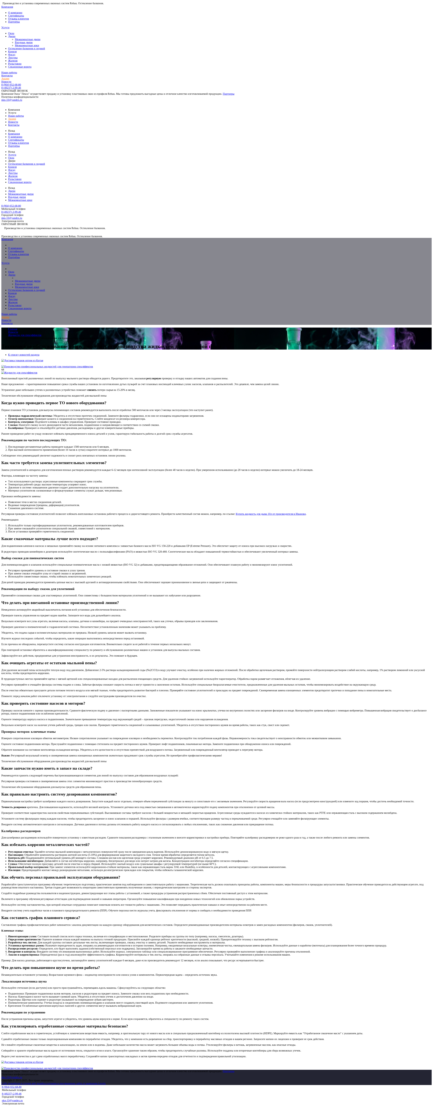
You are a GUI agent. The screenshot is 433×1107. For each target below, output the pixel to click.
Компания (7, 6)
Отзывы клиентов (18, 18)
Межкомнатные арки (27, 45)
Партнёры (14, 21)
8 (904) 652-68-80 (11, 84)
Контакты (7, 75)
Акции (5, 78)
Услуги (5, 27)
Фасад (11, 54)
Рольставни (14, 63)
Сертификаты (16, 15)
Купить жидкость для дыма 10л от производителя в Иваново (271, 513)
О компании (15, 12)
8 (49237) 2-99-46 (11, 87)
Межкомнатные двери (27, 39)
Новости (6, 81)
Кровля (12, 51)
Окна (11, 33)
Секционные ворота (19, 66)
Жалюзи (13, 60)
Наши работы (9, 72)
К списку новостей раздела (23, 354)
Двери (11, 36)
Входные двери (24, 42)
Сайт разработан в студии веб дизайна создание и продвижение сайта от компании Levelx (53, 1083)
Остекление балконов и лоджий (26, 48)
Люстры (13, 57)
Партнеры (228, 93)
